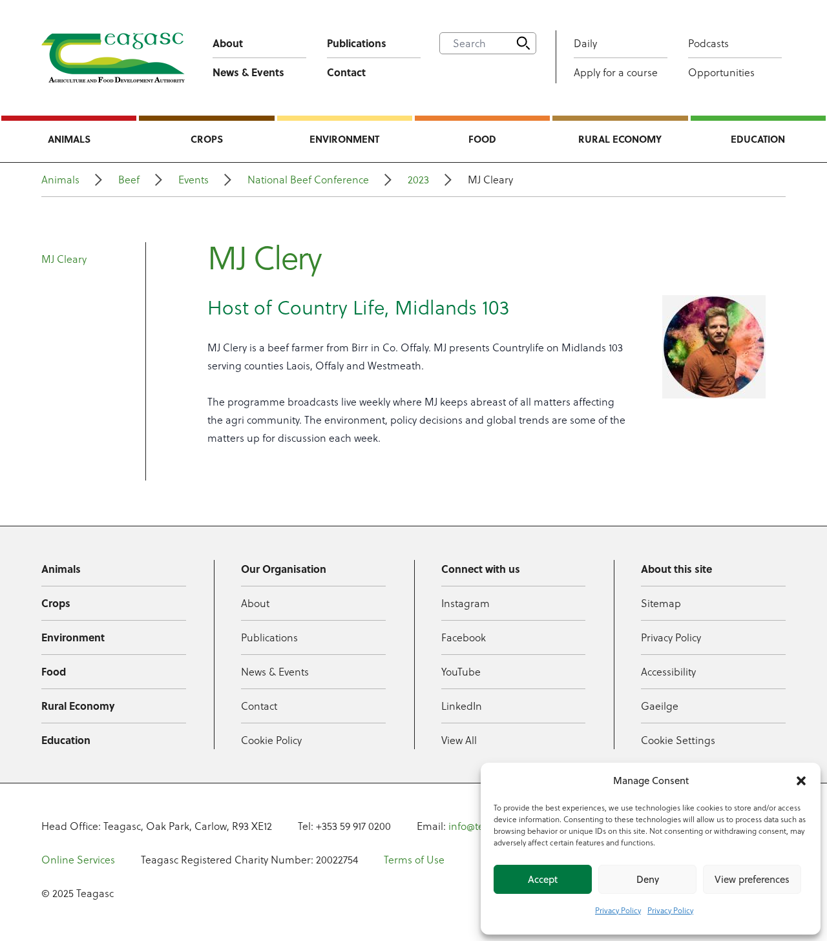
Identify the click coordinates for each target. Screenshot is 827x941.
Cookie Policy (271, 740)
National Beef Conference (308, 179)
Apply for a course (616, 72)
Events (193, 179)
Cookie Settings (678, 740)
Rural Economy (620, 139)
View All (459, 740)
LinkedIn (461, 706)
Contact (346, 72)
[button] (801, 780)
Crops (207, 139)
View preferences (752, 879)
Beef (129, 179)
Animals (69, 139)
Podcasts (708, 43)
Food (482, 139)
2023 (418, 179)
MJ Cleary (64, 259)
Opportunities (721, 72)
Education (758, 139)
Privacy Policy (618, 910)
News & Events (248, 72)
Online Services (78, 860)
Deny (647, 879)
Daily (585, 43)
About (228, 43)
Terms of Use (414, 860)
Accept (543, 879)
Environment (344, 139)
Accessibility (668, 672)
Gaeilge (659, 706)
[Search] (523, 43)
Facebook (463, 637)
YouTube (461, 672)
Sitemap (661, 603)
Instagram (465, 603)
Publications (356, 43)
